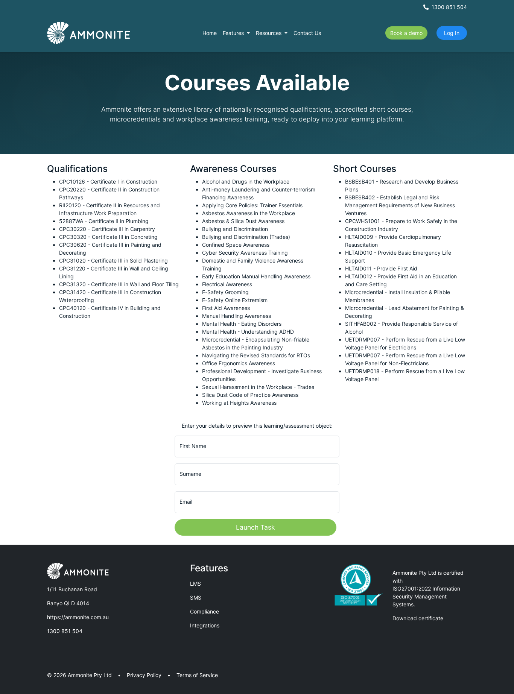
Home (209, 33)
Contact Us (307, 33)
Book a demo (406, 33)
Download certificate (417, 618)
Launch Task (255, 527)
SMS (195, 597)
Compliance (204, 611)
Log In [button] (451, 33)
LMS (195, 583)
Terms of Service (197, 675)
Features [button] (234, 33)
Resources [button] (269, 33)
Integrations (204, 625)
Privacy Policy (144, 675)
